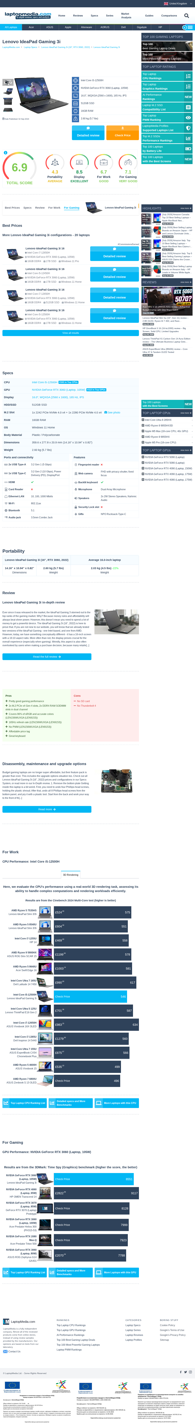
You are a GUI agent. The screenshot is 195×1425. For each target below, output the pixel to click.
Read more (45, 809)
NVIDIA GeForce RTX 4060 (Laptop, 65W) (21, 1191)
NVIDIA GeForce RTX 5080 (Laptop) (164, 463)
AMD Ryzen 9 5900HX (24, 952)
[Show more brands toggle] (190, 27)
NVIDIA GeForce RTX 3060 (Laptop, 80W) (21, 1252)
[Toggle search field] (186, 15)
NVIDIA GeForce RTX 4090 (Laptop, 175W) (168, 474)
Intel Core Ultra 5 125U (24, 1008)
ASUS (49, 27)
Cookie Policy (167, 1325)
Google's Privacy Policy (173, 1335)
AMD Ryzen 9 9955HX (169, 437)
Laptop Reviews (134, 1335)
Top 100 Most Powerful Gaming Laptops (78, 1345)
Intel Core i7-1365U (26, 1037)
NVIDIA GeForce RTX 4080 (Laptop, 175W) (168, 479)
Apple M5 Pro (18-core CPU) (169, 442)
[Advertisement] (70, 63)
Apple (68, 27)
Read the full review (45, 656)
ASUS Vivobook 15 (26, 1068)
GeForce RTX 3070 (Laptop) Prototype (21, 1212)
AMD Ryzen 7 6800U (25, 1079)
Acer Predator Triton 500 (23, 1243)
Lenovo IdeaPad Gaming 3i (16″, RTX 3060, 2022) (65, 47)
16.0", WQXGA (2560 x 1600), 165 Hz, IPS (58, 397)
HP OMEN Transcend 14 (23, 1196)
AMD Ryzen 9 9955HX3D (169, 425)
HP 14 (33, 942)
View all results (70, 333)
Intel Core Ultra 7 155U (24, 1049)
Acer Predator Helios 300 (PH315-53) (23, 1228)
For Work (54, 207)
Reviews (78, 15)
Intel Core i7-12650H (25, 1022)
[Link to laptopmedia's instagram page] (190, 1373)
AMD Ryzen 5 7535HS (24, 910)
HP (160, 27)
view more (185, 208)
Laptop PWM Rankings (69, 1349)
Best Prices (12, 207)
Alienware (86, 27)
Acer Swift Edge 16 (26, 970)
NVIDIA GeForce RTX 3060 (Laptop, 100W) (21, 1221)
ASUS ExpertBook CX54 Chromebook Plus (23, 1054)
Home (61, 15)
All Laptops (11, 27)
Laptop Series (133, 1330)
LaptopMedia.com (11, 47)
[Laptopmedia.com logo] (28, 16)
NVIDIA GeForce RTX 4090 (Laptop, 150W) (168, 468)
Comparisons (169, 15)
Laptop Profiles (134, 1340)
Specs (94, 15)
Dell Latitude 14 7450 (25, 984)
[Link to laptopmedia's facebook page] (180, 1373)
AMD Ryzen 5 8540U (25, 924)
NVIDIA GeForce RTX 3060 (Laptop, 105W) (68, 389)
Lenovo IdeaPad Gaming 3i (107, 47)
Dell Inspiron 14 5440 (25, 1040)
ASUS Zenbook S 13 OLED (22, 1082)
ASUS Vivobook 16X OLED (22, 1026)
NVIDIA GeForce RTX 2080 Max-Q (21, 1238)
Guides (149, 15)
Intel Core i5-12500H (55, 382)
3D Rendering (70, 875)
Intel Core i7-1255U (26, 938)
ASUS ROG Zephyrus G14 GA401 (22, 1259)
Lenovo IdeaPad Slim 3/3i (23, 914)
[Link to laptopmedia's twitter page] (185, 1373)
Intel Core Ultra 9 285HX (169, 420)
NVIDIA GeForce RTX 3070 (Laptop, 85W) (21, 1205)
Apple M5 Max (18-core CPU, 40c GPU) (169, 431)
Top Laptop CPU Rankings (71, 1325)
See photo (114, 412)
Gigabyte (142, 27)
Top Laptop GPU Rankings (71, 1330)
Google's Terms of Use (172, 1330)
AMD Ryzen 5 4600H (25, 1065)
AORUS (105, 27)
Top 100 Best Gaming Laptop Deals (76, 1340)
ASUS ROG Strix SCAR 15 (22, 956)
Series (109, 15)
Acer (31, 27)
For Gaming (71, 207)
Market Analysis (126, 16)
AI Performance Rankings (70, 1335)
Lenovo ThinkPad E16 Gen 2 (21, 1012)
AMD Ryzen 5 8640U (25, 966)
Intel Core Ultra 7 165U (24, 980)
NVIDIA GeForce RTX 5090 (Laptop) (164, 457)
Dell (123, 27)
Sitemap (164, 1340)
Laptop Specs (30, 47)
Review (40, 207)
